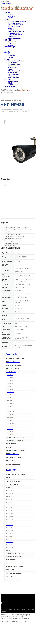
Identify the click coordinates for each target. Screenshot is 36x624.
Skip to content (6, 4)
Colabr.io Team (24, 90)
